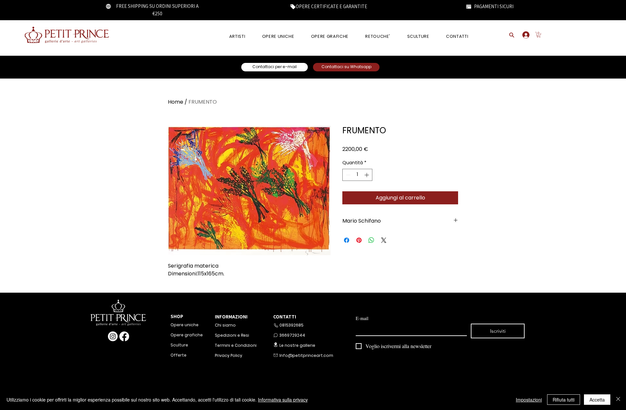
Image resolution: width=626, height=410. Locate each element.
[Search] (511, 35)
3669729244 (292, 335)
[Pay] (468, 6)
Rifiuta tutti (563, 399)
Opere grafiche (187, 335)
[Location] (275, 345)
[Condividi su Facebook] (346, 240)
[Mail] (275, 355)
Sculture (179, 345)
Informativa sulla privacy (283, 399)
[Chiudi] (618, 399)
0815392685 (291, 325)
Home (175, 102)
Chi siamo (225, 325)
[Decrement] (347, 175)
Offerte (178, 355)
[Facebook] (124, 336)
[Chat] (275, 335)
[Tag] (293, 6)
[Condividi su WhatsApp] (371, 240)
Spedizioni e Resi (232, 335)
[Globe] (108, 6)
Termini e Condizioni (236, 345)
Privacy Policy (228, 355)
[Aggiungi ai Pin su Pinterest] (359, 240)
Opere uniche (185, 325)
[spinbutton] (357, 175)
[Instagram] (113, 336)
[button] (538, 34)
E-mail (362, 318)
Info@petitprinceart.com (305, 355)
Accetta (597, 399)
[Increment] (367, 175)
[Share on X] (384, 240)
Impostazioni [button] (529, 399)
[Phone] (276, 325)
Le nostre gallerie (297, 345)
